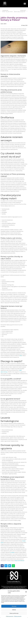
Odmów (14, 609)
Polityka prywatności (9, 616)
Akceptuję (14, 606)
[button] (26, 592)
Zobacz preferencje (14, 613)
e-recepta (12, 552)
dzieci (21, 355)
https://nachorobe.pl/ (19, 560)
